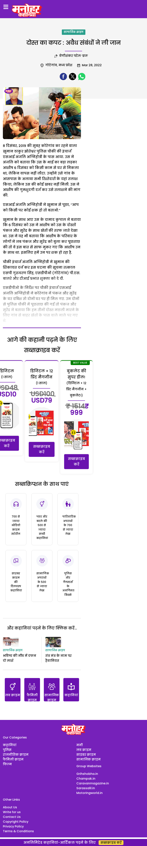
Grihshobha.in (87, 774)
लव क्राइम (83, 750)
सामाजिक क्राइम (73, 32)
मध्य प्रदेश (65, 65)
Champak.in (85, 778)
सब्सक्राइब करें (41, 449)
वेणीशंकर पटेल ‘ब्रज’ (73, 56)
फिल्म (7, 764)
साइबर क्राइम (86, 754)
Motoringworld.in (89, 793)
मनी (79, 745)
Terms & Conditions (18, 831)
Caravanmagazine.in (92, 783)
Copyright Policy (15, 821)
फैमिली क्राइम (13, 759)
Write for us (12, 812)
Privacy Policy (13, 826)
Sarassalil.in (85, 788)
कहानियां (9, 745)
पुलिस (7, 750)
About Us (10, 807)
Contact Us (12, 817)
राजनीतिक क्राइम (16, 754)
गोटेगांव (51, 65)
